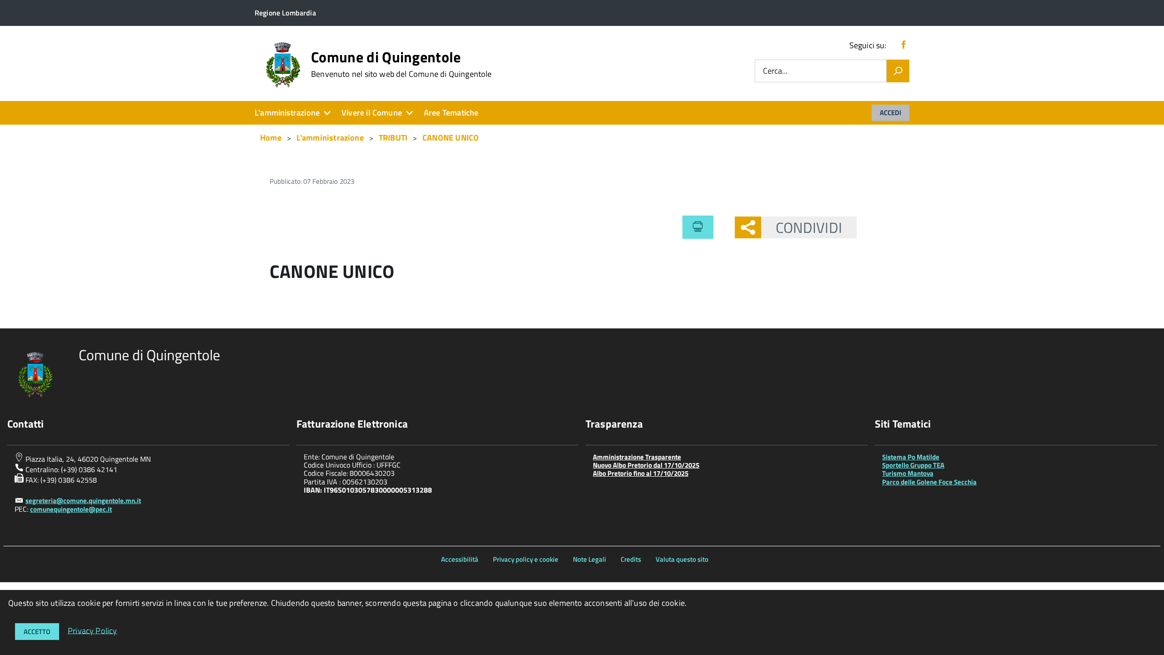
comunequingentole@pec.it (71, 509)
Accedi (890, 112)
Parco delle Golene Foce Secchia (929, 482)
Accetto (37, 631)
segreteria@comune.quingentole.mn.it (83, 500)
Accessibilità (459, 559)
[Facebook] (903, 45)
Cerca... (775, 71)
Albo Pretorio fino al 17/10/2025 (640, 473)
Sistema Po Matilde (910, 457)
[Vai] (898, 71)
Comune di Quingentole (401, 64)
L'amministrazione (287, 112)
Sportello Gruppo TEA (913, 465)
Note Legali (589, 559)
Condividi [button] (809, 227)
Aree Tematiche (451, 112)
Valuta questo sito (682, 559)
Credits (631, 559)
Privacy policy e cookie (525, 559)
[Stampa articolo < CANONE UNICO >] (697, 227)
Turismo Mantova (907, 473)
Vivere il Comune (371, 112)
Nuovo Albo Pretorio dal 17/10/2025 (646, 465)
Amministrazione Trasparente (637, 457)
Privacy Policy (92, 630)
